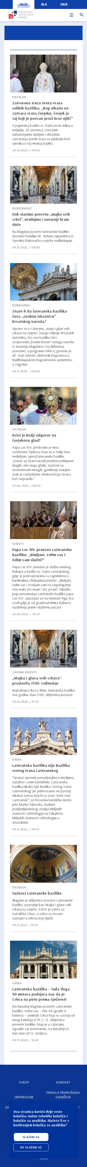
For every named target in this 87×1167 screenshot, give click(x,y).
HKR (64, 4)
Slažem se (31, 1137)
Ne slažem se (31, 1147)
